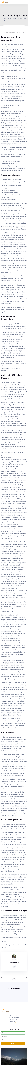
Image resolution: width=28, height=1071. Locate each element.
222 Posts (14, 959)
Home (4, 18)
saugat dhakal (10, 32)
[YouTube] (14, 966)
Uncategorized (11, 18)
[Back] (14, 979)
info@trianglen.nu (14, 1023)
